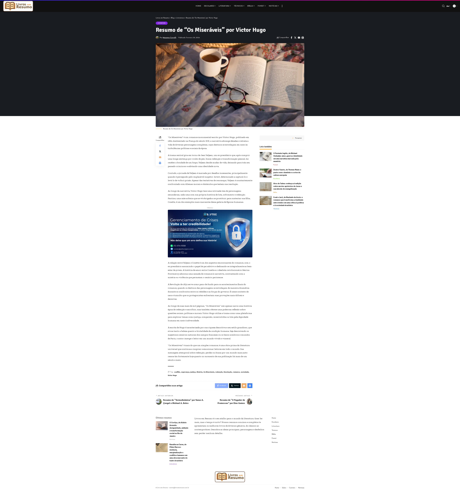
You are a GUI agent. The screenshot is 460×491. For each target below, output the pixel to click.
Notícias (172, 439)
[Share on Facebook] (291, 38)
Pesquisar (298, 138)
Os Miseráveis (208, 372)
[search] (443, 6)
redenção (219, 372)
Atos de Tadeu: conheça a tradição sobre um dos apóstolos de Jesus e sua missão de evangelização (287, 186)
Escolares (276, 178)
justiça (193, 372)
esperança (185, 372)
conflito (177, 372)
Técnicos (276, 209)
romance (236, 372)
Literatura (162, 23)
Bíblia (275, 192)
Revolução (228, 372)
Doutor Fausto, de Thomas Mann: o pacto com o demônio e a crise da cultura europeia (287, 172)
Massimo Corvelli (169, 37)
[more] (282, 6)
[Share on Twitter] (295, 38)
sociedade (245, 372)
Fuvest (275, 165)
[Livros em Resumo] (18, 6)
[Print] (302, 38)
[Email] (299, 38)
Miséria (199, 372)
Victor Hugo (172, 375)
